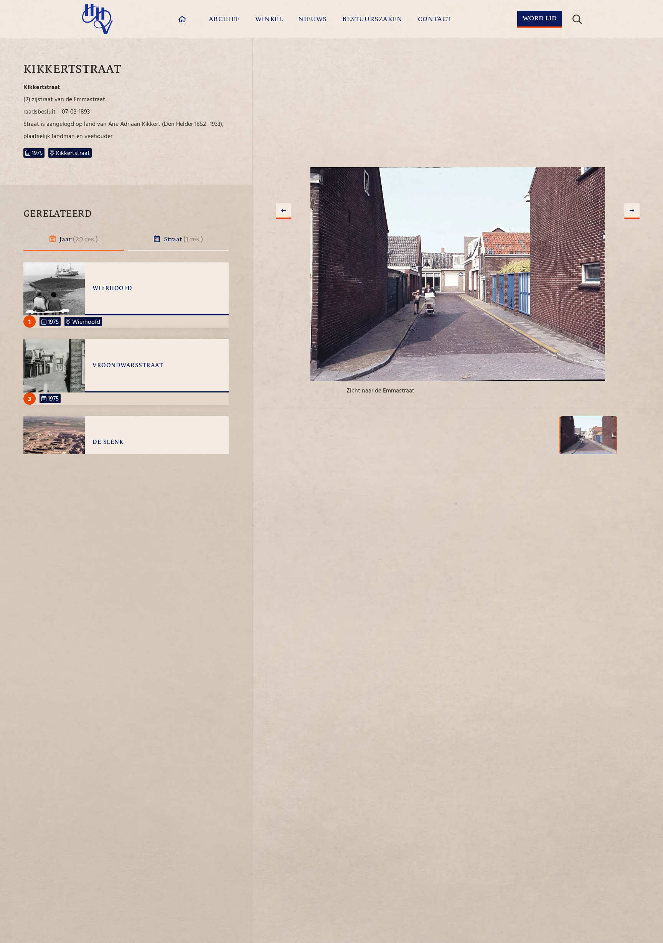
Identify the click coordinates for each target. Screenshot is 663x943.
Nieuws (312, 19)
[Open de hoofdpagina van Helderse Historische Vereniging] (97, 19)
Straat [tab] (182, 239)
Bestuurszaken (372, 19)
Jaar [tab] (78, 239)
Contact (435, 19)
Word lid (540, 18)
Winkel (269, 19)
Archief (224, 19)
